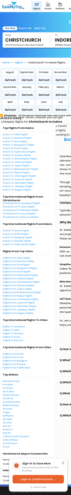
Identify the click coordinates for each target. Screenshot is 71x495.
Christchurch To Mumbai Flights (21, 210)
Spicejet (7, 419)
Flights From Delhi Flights (17, 257)
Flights (19, 62)
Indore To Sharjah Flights (17, 240)
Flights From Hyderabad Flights (20, 275)
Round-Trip (25, 28)
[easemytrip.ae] (13, 6)
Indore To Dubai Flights (16, 230)
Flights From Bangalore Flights (20, 268)
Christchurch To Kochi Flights (19, 213)
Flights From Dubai (13, 353)
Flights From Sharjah (14, 364)
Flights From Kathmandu (17, 367)
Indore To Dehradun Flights (18, 182)
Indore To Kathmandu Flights (19, 244)
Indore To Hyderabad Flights (19, 151)
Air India (7, 408)
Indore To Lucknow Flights (17, 179)
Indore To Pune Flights (15, 148)
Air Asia (7, 422)
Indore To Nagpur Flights (17, 189)
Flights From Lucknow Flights (19, 302)
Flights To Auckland (14, 326)
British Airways (11, 405)
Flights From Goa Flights (16, 264)
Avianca (7, 429)
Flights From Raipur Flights (17, 295)
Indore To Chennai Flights (17, 162)
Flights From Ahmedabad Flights (21, 282)
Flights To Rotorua (13, 340)
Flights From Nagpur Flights (18, 313)
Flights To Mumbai (13, 333)
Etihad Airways (11, 381)
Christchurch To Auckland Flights (21, 203)
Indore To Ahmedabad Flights (20, 158)
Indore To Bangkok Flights (17, 237)
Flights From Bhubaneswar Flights (22, 292)
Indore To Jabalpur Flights (18, 186)
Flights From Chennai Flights (18, 285)
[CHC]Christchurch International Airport (24, 45)
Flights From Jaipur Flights (17, 289)
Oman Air (8, 398)
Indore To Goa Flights (15, 141)
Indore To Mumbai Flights (17, 138)
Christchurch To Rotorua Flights (20, 217)
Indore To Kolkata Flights (17, 155)
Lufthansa (8, 415)
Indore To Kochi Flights (16, 234)
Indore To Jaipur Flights (16, 165)
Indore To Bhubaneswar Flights (20, 169)
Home (6, 62)
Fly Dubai (8, 388)
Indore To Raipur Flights (16, 172)
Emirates (8, 384)
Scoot (6, 446)
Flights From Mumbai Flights (18, 261)
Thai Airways (10, 443)
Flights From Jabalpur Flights (19, 309)
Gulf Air (7, 426)
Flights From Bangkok (15, 360)
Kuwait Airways (11, 401)
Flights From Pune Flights (17, 271)
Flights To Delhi (11, 330)
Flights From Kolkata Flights (18, 278)
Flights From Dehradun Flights (19, 306)
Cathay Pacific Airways (16, 436)
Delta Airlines (10, 439)
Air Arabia (8, 391)
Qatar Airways (11, 395)
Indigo (6, 412)
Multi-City (40, 28)
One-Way (10, 28)
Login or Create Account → (38, 479)
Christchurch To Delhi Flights (19, 206)
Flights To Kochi (11, 337)
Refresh (10, 80)
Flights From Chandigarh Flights (21, 299)
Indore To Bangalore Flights (18, 144)
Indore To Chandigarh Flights (19, 176)
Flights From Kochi (13, 357)
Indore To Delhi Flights (15, 134)
